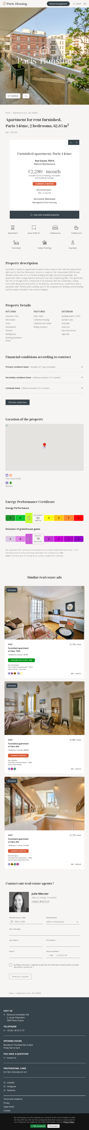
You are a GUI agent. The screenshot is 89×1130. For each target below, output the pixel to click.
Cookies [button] (6, 1110)
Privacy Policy (68, 1122)
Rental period (51, 918)
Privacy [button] (6, 1103)
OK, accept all (39, 1126)
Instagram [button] (11, 1086)
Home (11, 993)
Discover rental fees (17, 402)
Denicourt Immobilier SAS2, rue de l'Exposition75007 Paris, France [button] (18, 1017)
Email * (12, 951)
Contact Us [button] (11, 1058)
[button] (80, 56)
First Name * (51, 940)
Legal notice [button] (8, 1106)
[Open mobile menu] (85, 3)
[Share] (76, 142)
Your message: (15, 929)
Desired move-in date (17, 918)
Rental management (58, 4)
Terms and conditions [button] (12, 1099)
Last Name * (14, 940)
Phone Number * (53, 951)
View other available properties (46, 215)
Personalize (53, 1126)
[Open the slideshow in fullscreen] (26, 95)
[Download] (71, 142)
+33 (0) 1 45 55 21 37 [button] (40, 901)
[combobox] (49, 955)
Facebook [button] (11, 1090)
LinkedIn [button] (10, 1082)
